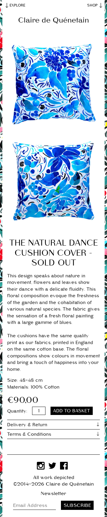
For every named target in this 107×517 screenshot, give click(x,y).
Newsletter (53, 493)
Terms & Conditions (29, 434)
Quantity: (17, 410)
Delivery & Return (27, 424)
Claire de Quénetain (53, 20)
